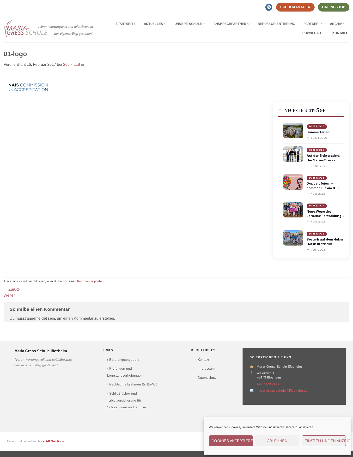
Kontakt (339, 33)
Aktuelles (153, 24)
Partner (311, 24)
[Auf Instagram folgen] (268, 7)
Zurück (12, 289)
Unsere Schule (188, 24)
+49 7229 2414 (268, 384)
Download (311, 33)
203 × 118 (71, 64)
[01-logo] (28, 87)
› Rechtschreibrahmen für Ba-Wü (132, 384)
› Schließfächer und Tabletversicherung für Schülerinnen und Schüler (126, 400)
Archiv (336, 24)
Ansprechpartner (229, 24)
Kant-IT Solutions (52, 441)
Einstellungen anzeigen (325, 441)
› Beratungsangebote (123, 359)
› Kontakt (202, 359)
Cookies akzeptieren (232, 441)
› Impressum (205, 368)
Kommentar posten (90, 281)
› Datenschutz (206, 377)
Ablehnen (277, 441)
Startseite (126, 24)
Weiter (11, 295)
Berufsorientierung (276, 24)
